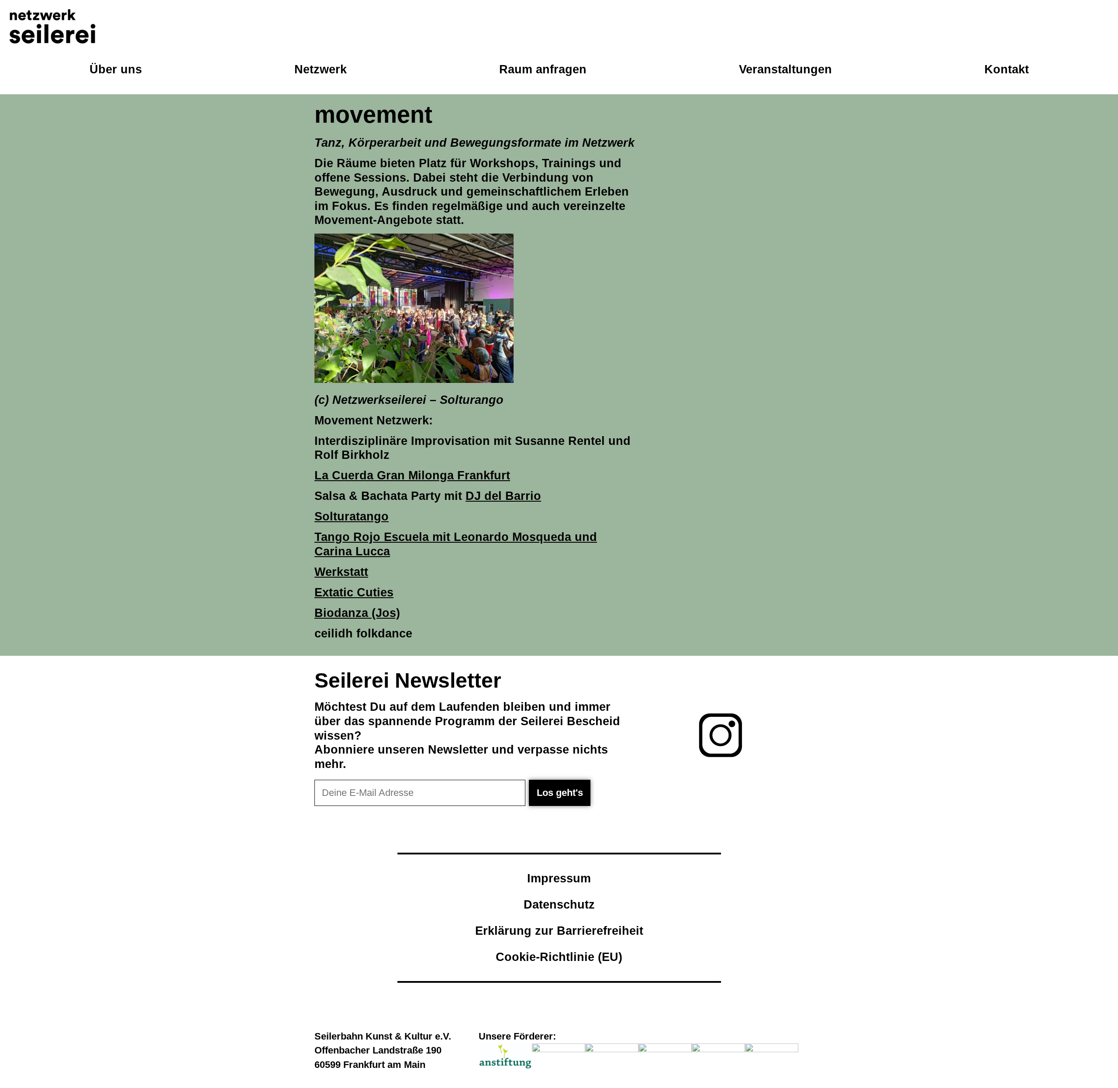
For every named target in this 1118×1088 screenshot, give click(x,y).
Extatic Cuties (353, 592)
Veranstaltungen (785, 69)
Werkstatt (341, 571)
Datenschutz (559, 904)
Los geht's (560, 792)
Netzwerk (320, 69)
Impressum (559, 878)
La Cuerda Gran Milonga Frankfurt (412, 475)
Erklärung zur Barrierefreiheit (559, 930)
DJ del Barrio (503, 496)
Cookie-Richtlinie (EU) (559, 957)
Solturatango (351, 516)
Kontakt (1006, 69)
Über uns (116, 69)
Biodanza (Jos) (357, 613)
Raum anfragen (543, 69)
